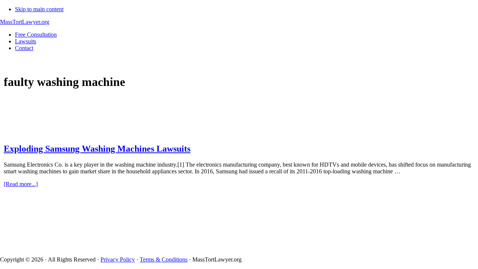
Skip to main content (39, 9)
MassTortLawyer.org (24, 22)
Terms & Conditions (163, 259)
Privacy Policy (117, 259)
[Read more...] (21, 184)
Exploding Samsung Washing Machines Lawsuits (97, 149)
